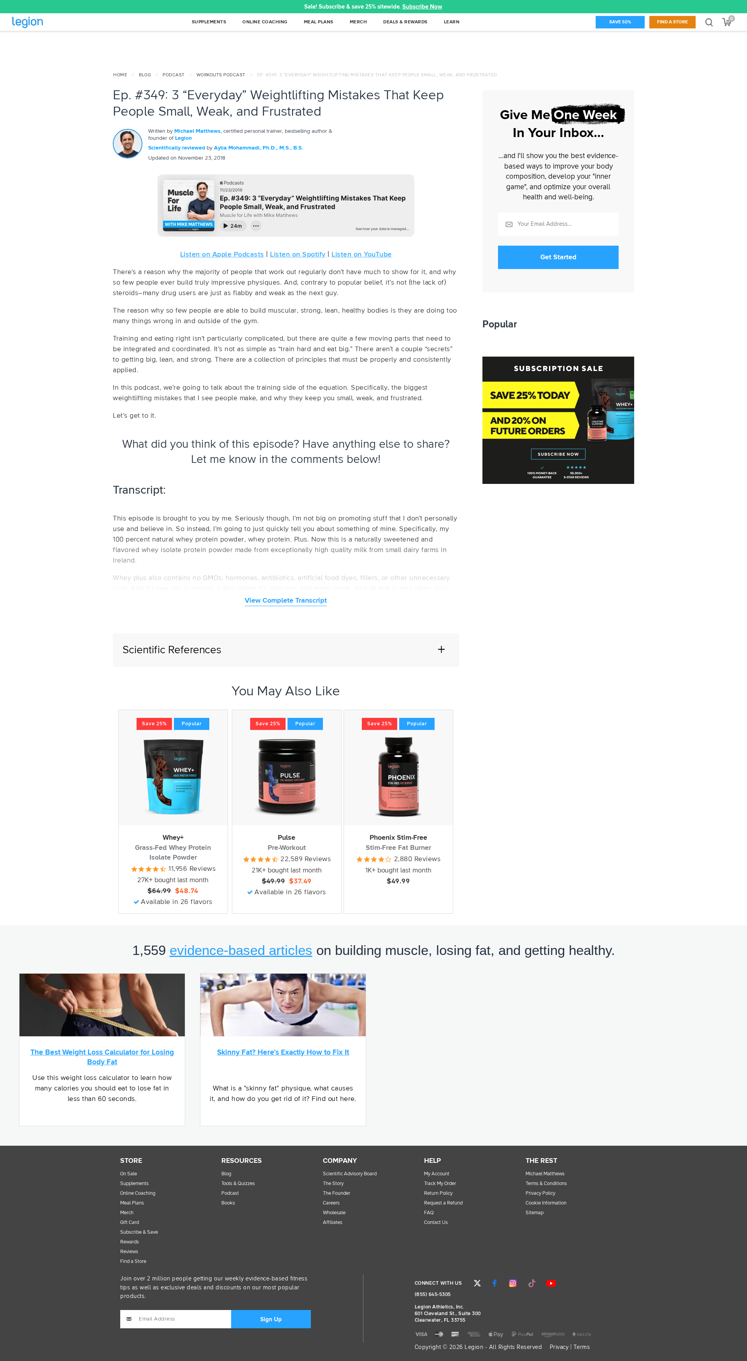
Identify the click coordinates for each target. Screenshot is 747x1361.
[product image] (173, 776)
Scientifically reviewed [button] (177, 148)
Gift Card (129, 1222)
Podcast (174, 75)
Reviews (129, 1251)
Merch (126, 1212)
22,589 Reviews (306, 859)
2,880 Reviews (417, 859)
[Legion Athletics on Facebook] (494, 1283)
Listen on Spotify (298, 254)
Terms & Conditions (546, 1183)
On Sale (128, 1173)
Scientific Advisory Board (350, 1173)
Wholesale (334, 1212)
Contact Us (436, 1222)
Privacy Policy (540, 1193)
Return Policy (438, 1193)
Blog (145, 75)
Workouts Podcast (220, 75)
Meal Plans (132, 1203)
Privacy (559, 1347)
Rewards (129, 1242)
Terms (581, 1347)
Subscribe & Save (139, 1232)
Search (709, 22)
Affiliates (332, 1222)
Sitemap (535, 1212)
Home (120, 75)
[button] (209, 7)
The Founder (336, 1193)
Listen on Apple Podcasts (222, 254)
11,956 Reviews (192, 868)
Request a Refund (443, 1203)
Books (228, 1203)
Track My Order (440, 1183)
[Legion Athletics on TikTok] (531, 1283)
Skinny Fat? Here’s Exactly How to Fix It (283, 1052)
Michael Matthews (197, 131)
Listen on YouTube (361, 254)
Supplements (134, 1183)
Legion (44, 23)
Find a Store (672, 22)
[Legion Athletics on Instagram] (512, 1283)
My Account (436, 1173)
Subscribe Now (423, 7)
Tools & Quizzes (238, 1183)
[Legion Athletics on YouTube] (550, 1283)
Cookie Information (546, 1203)
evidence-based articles (241, 950)
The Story (333, 1183)
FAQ (429, 1212)
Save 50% (620, 22)
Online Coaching (137, 1193)
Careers (331, 1203)
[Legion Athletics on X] (477, 1283)
